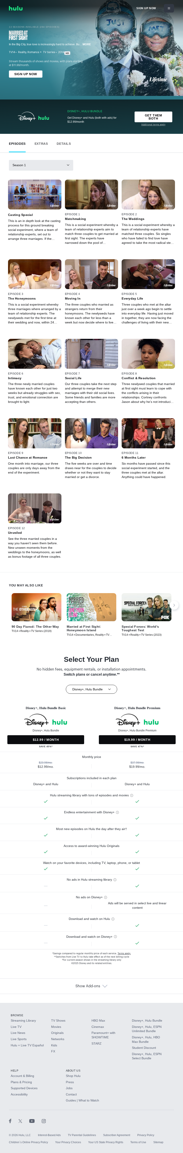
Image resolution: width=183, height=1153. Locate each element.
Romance (33, 52)
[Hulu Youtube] (35, 1121)
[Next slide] (174, 605)
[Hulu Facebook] (14, 1121)
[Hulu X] (24, 1121)
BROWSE (17, 1015)
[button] (17, 143)
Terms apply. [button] (124, 953)
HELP (14, 1070)
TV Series (49, 52)
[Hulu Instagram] (44, 1121)
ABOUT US (73, 1070)
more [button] (87, 44)
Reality (22, 52)
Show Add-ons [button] (87, 986)
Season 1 (19, 165)
